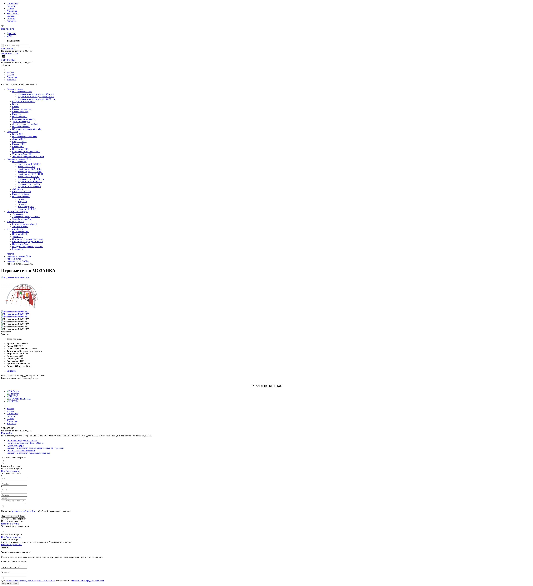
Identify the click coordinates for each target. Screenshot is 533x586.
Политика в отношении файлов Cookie (25, 443)
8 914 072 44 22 (8, 48)
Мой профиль (7, 29)
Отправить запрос (9, 583)
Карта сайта (6, 433)
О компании (12, 3)
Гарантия (11, 18)
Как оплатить (13, 13)
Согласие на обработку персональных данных (28, 453)
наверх (5, 547)
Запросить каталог (10, 53)
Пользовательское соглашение (21, 450)
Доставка (11, 16)
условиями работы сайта (23, 511)
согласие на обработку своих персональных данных (30, 580)
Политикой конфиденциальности (88, 580)
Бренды (10, 74)
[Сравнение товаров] (2, 26)
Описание (11, 371)
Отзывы (10, 8)
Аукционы (12, 11)
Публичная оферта (15, 445)
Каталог (10, 72)
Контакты (11, 21)
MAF (10, 36)
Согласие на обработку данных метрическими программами (35, 448)
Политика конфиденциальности (22, 440)
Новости (11, 6)
